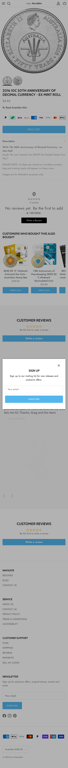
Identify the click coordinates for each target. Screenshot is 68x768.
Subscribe (34, 399)
